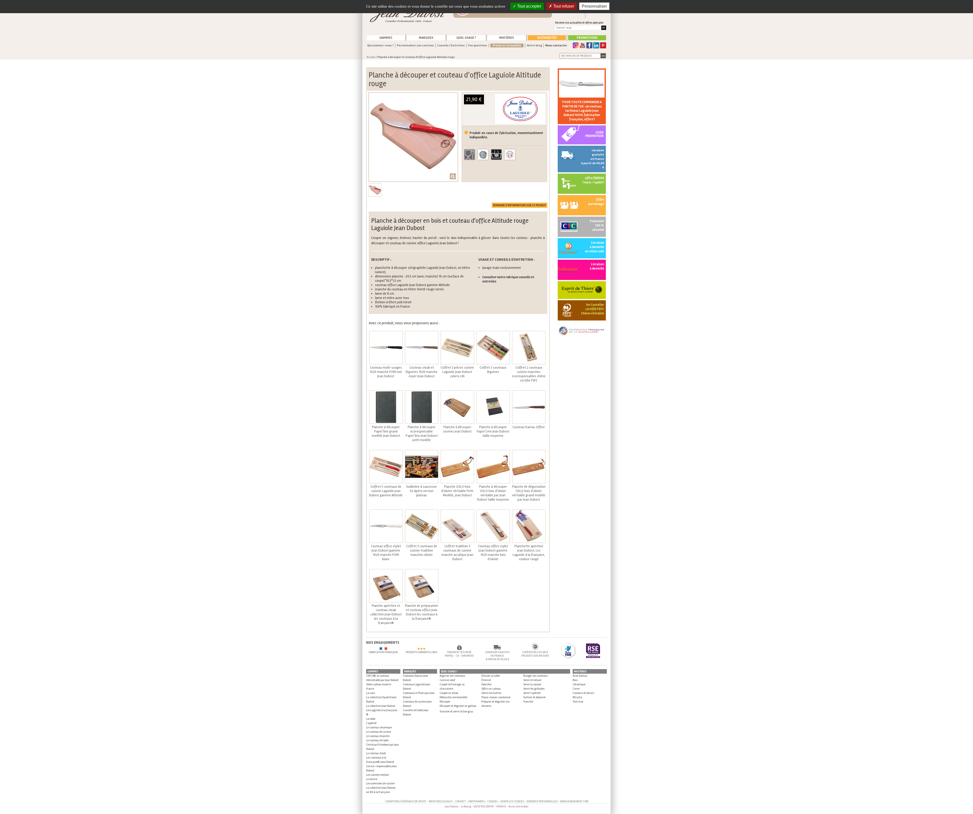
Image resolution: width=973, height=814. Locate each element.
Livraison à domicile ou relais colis (594, 247)
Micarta (577, 697)
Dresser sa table (490, 675)
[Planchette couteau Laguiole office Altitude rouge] (413, 137)
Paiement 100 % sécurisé (597, 225)
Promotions (587, 38)
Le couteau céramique (379, 727)
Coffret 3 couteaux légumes (493, 370)
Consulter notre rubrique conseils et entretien (508, 279)
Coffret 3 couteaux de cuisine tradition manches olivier (421, 550)
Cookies (492, 801)
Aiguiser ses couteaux (452, 675)
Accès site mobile (518, 806)
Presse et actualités (507, 45)
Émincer (486, 680)
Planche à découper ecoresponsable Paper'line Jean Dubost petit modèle (422, 433)
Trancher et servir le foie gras (456, 711)
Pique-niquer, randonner (496, 697)
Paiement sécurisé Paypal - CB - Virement (459, 654)
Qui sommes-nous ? (380, 45)
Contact (460, 801)
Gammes (385, 38)
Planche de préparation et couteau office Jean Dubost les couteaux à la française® (421, 612)
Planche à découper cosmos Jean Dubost (457, 429)
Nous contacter (556, 45)
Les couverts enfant (377, 775)
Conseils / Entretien (451, 45)
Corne (576, 688)
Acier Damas (580, 675)
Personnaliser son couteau (415, 45)
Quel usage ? (466, 38)
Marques (426, 38)
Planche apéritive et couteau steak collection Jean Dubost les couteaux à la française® (386, 614)
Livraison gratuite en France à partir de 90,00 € (592, 158)
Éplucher (486, 684)
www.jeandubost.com (574, 801)
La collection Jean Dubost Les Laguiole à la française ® (381, 710)
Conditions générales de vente (405, 801)
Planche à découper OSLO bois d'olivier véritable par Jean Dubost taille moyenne (493, 493)
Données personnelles (542, 801)
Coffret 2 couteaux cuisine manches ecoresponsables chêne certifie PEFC (529, 374)
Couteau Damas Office (529, 427)
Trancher (528, 701)
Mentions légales (440, 801)
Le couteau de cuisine (378, 731)
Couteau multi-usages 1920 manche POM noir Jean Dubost (386, 372)
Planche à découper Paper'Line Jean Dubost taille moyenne (493, 431)
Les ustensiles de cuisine (380, 783)
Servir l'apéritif (531, 693)
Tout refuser (563, 6)
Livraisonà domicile (597, 266)
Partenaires (476, 801)
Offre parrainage (596, 202)
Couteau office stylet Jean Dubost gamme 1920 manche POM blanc (386, 552)
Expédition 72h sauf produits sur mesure (535, 654)
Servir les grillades (534, 688)
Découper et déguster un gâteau (458, 706)
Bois (575, 680)
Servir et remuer (532, 680)
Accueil (371, 57)
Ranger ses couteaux (535, 675)
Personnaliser (594, 6)
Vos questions (477, 45)
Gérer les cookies (512, 801)
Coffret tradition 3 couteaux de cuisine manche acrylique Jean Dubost (457, 552)
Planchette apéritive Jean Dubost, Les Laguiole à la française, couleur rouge (529, 552)
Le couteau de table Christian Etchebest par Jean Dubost (382, 745)
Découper (445, 701)
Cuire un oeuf (447, 680)
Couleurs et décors (583, 693)
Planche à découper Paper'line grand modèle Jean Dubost (386, 431)
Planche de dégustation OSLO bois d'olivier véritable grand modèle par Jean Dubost (529, 493)
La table (370, 719)
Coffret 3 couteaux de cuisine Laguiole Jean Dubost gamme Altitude (386, 491)
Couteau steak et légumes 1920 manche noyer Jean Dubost (421, 372)
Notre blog (534, 45)
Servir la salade (532, 684)
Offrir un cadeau (491, 688)
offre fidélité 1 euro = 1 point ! (593, 180)
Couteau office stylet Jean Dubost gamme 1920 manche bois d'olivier (493, 552)
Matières (506, 38)
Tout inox (578, 701)
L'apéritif (371, 723)
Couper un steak (449, 693)
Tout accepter (528, 6)
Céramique (579, 684)
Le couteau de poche (377, 736)
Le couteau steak (376, 753)
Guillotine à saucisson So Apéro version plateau (421, 491)
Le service (371, 779)
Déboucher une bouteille (453, 697)
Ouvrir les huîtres (491, 693)
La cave (370, 693)
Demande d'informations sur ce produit (519, 205)
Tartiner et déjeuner (534, 697)
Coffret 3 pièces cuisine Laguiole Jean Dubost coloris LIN (457, 372)
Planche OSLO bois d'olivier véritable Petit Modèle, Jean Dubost (457, 491)
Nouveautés (547, 38)
